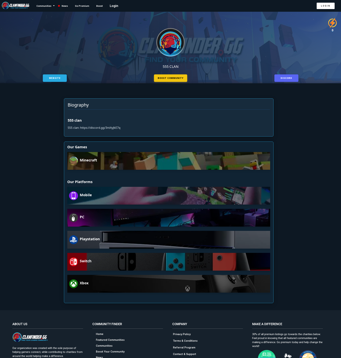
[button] (326, 6)
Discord (286, 77)
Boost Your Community (110, 351)
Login (134, 6)
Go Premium (98, 6)
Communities (52, 6)
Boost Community (170, 77)
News (77, 6)
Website (55, 77)
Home (99, 333)
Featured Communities (110, 339)
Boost (118, 6)
